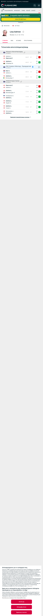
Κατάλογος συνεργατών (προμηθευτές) (14, 598)
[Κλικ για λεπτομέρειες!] (20, 57)
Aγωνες (18, 40)
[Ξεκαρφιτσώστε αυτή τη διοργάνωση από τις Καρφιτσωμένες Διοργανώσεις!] (32, 67)
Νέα (12, 40)
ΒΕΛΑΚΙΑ (7, 25)
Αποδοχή (21, 601)
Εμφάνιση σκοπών (21, 612)
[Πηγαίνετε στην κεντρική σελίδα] (10, 5)
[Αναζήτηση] (34, 5)
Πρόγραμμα (28, 40)
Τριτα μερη (29, 586)
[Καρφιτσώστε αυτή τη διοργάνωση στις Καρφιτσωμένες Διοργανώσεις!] (24, 52)
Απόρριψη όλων (21, 607)
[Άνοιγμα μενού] (39, 5)
